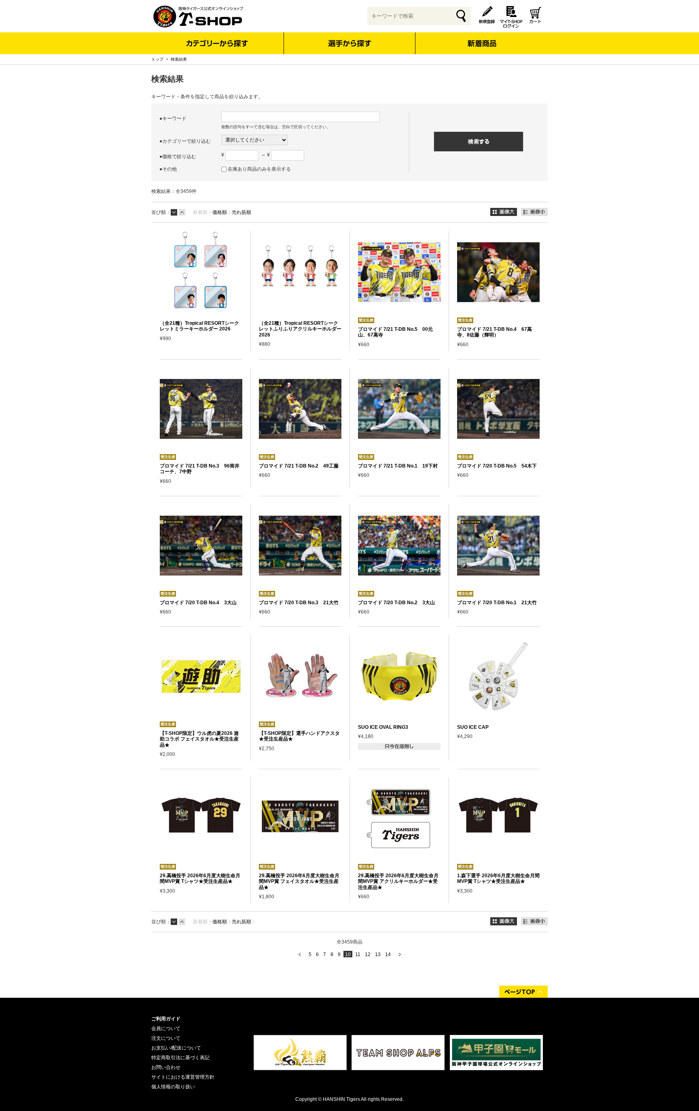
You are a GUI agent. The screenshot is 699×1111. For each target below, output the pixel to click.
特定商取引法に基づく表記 (180, 1057)
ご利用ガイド (165, 1019)
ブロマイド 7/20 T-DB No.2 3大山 (396, 602)
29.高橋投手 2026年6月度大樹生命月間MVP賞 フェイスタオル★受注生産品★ (299, 881)
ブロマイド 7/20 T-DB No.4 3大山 (198, 602)
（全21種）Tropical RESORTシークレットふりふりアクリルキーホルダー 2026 (300, 329)
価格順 (219, 212)
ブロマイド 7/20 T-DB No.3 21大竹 (299, 602)
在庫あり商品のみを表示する (259, 169)
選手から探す (349, 43)
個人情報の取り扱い (173, 1087)
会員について (165, 1028)
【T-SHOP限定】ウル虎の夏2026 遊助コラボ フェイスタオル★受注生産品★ (199, 739)
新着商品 (481, 37)
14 (388, 954)
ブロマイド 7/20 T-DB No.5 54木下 (497, 466)
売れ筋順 (241, 212)
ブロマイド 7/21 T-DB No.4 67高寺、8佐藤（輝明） (494, 332)
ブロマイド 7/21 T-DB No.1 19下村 (398, 466)
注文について (165, 1038)
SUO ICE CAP (473, 727)
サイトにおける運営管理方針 (182, 1077)
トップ (157, 59)
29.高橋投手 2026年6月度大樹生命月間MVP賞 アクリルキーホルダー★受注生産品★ (398, 881)
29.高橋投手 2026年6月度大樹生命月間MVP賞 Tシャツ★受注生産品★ (200, 878)
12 (368, 954)
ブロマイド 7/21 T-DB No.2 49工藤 (299, 466)
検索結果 (179, 59)
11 (357, 954)
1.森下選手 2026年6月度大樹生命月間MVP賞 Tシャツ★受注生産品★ (498, 878)
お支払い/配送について (176, 1048)
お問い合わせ (165, 1067)
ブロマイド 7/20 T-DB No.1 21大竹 (497, 602)
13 (378, 954)
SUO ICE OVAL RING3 (383, 727)
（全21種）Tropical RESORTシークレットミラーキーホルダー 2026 (199, 326)
